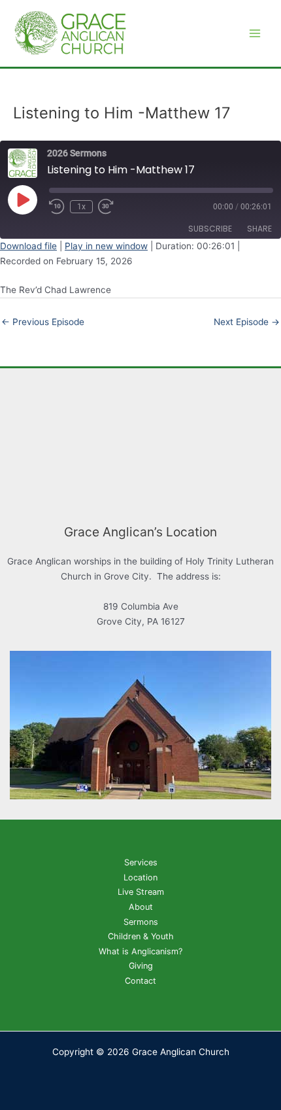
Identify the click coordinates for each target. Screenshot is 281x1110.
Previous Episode (42, 322)
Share (259, 228)
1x (81, 206)
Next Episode (247, 322)
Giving (141, 966)
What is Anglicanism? (140, 951)
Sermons (141, 922)
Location (140, 877)
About (141, 907)
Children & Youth (141, 936)
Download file (28, 246)
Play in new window (106, 246)
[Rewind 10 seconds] (57, 207)
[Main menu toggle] (255, 33)
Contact (140, 981)
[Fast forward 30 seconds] (113, 207)
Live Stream (141, 892)
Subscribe (210, 228)
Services (140, 862)
